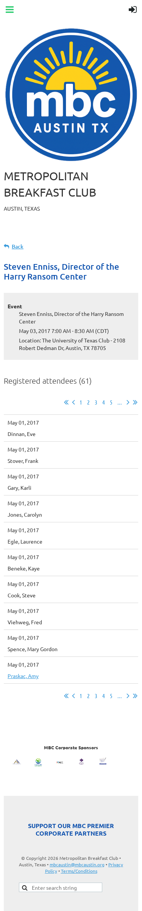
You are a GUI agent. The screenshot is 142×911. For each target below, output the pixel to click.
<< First (66, 402)
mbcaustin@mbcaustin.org (77, 864)
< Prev (73, 402)
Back (17, 246)
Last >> (135, 402)
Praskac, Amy (23, 675)
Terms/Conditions (79, 871)
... (119, 402)
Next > (128, 402)
